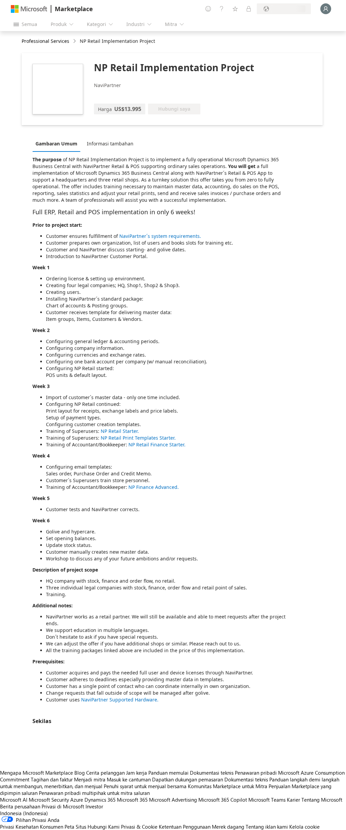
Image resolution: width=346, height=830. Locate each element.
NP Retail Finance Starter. (157, 444)
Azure (76, 799)
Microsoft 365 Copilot (222, 799)
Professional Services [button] (45, 41)
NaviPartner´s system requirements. (160, 236)
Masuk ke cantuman (129, 779)
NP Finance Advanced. (153, 487)
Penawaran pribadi (256, 772)
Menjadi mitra (89, 779)
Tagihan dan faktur (52, 779)
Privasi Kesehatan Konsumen (31, 826)
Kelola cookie (304, 826)
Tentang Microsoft (321, 799)
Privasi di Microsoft (63, 806)
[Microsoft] (29, 9)
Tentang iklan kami (267, 826)
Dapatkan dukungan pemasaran (187, 779)
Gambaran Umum (56, 143)
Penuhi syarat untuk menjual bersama (145, 786)
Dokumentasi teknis (211, 772)
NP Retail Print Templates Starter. (138, 438)
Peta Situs (75, 826)
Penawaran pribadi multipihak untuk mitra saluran (94, 793)
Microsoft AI (13, 799)
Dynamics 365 (100, 799)
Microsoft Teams (267, 799)
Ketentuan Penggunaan (185, 826)
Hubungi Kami (104, 826)
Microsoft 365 (132, 799)
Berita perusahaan (20, 806)
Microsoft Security (49, 799)
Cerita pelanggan (105, 772)
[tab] (58, 143)
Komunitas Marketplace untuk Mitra (227, 786)
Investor (94, 806)
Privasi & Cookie (139, 826)
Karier (293, 799)
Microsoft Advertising (173, 799)
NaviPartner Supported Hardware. (119, 699)
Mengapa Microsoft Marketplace (36, 772)
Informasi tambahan (110, 143)
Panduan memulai (168, 772)
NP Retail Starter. (120, 431)
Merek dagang (228, 826)
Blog (79, 772)
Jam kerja (136, 772)
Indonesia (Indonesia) (24, 813)
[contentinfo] (75, 41)
